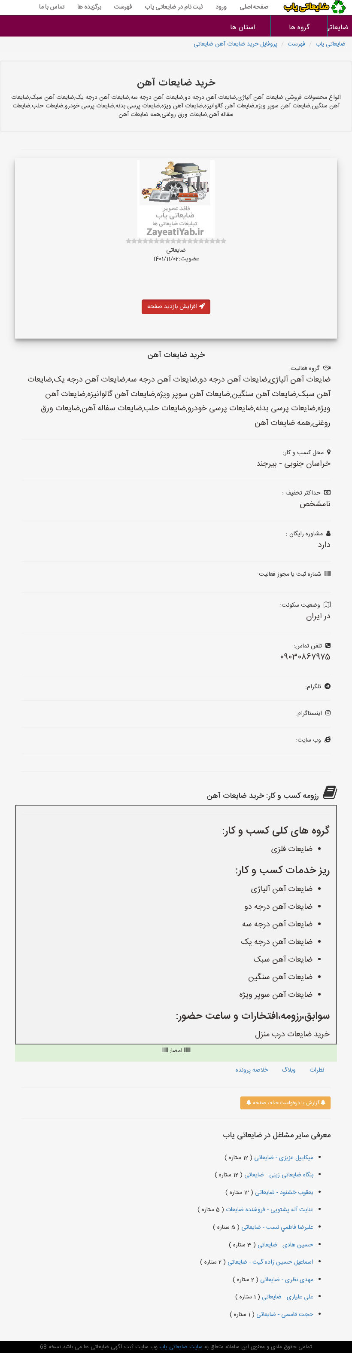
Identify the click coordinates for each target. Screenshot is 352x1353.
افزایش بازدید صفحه (173, 307)
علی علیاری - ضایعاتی (286, 1297)
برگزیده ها (89, 7)
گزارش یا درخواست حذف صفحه (285, 1103)
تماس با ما (51, 7)
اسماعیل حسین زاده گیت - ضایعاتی (269, 1262)
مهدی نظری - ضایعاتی (285, 1280)
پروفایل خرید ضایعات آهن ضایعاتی (235, 44)
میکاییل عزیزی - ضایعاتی (282, 1158)
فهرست (123, 7)
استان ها (242, 28)
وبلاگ (289, 1070)
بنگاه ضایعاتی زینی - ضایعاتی (278, 1175)
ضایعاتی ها (340, 28)
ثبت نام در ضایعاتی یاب (174, 7)
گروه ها (299, 28)
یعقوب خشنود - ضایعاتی (283, 1193)
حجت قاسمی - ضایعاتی (284, 1315)
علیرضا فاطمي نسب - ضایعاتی (276, 1227)
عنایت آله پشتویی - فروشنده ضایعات (268, 1210)
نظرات (317, 1070)
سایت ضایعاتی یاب (180, 1347)
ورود (221, 7)
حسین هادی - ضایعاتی (284, 1245)
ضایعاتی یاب (331, 44)
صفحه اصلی (254, 7)
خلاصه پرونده (252, 1070)
